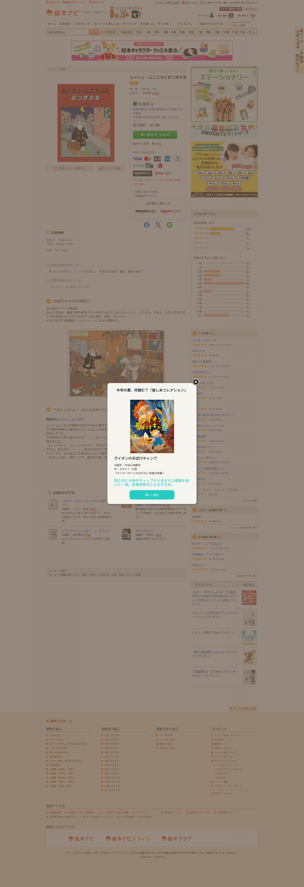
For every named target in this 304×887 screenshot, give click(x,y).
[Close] (196, 382)
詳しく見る (152, 494)
